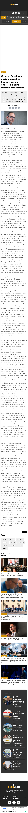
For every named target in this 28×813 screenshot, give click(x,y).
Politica (16, 21)
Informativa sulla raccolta (9, 811)
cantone (19, 539)
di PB (9, 105)
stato (11, 539)
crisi (20, 545)
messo (4, 548)
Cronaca (6, 21)
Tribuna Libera (12, 17)
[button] (9, 802)
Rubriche (21, 17)
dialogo (21, 542)
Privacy (25, 797)
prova (13, 542)
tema (13, 545)
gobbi (4, 539)
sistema (5, 542)
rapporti (5, 545)
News (3, 17)
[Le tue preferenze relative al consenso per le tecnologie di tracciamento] (25, 811)
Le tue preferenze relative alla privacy (15, 808)
